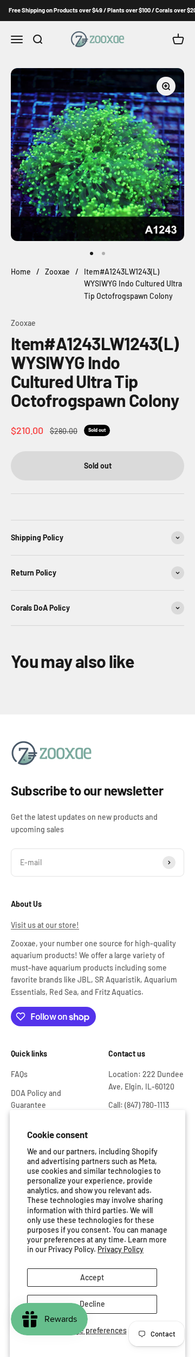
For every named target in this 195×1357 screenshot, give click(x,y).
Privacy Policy (121, 1249)
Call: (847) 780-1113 (138, 1104)
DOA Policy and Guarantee (36, 1098)
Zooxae (23, 322)
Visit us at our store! (45, 925)
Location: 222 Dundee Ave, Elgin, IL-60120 (146, 1080)
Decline (92, 1303)
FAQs (19, 1074)
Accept (92, 1277)
